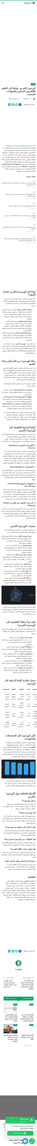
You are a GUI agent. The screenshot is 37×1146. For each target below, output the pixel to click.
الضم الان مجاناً (19, 1133)
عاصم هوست (16, 1143)
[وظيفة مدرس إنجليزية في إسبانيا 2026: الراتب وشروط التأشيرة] (10, 1028)
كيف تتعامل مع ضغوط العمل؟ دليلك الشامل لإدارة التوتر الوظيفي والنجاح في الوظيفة (27, 985)
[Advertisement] (18, 26)
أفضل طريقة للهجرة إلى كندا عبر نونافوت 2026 (22, 206)
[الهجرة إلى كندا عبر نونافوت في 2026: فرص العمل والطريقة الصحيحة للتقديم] (27, 1008)
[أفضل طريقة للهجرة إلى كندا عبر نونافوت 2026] (27, 1028)
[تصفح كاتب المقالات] (18, 963)
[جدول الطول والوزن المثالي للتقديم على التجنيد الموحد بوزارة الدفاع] (10, 1008)
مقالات (33, 84)
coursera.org (27, 640)
